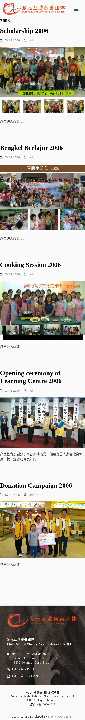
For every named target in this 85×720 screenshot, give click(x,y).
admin (33, 40)
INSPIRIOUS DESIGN (60, 716)
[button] (76, 9)
